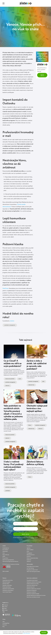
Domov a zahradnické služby (32, 558)
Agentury (28, 548)
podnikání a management (10, 325)
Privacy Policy (5, 558)
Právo (28, 551)
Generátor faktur (6, 583)
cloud (20, 378)
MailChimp (5, 288)
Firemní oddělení (30, 549)
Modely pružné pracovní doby (33, 583)
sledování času (31, 384)
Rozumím (44, 632)
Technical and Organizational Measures (10, 561)
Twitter (5, 608)
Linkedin (5, 606)
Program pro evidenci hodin (32, 569)
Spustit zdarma (42, 75)
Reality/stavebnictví (31, 554)
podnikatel (7, 490)
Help (4, 621)
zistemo (12, 321)
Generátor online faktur (7, 585)
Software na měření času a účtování (34, 588)
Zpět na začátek (6, 571)
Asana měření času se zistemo (33, 566)
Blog (3, 626)
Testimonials (5, 551)
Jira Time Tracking (30, 568)
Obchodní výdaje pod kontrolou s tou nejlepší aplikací (37, 408)
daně (43, 381)
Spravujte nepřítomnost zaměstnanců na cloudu (36, 595)
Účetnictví (29, 561)
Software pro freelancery (32, 590)
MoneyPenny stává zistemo (32, 580)
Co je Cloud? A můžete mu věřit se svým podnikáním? (13, 363)
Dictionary (5, 624)
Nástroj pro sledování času (32, 585)
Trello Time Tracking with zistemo (33, 571)
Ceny (4, 553)
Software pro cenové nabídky (8, 588)
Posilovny (29, 556)
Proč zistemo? (5, 549)
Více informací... (27, 633)
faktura (29, 425)
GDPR (4, 556)
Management (29, 553)
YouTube (5, 610)
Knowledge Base (6, 623)
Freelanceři (29, 559)
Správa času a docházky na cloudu (33, 597)
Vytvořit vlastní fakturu (7, 592)
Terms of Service (6, 554)
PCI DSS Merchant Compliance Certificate (11, 564)
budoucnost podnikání (9, 378)
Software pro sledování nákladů (33, 593)
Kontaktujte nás (6, 548)
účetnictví (7, 385)
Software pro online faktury (8, 590)
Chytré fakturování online (8, 580)
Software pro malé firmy (31, 592)
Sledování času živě (30, 587)
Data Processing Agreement (8, 559)
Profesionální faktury (7, 587)
